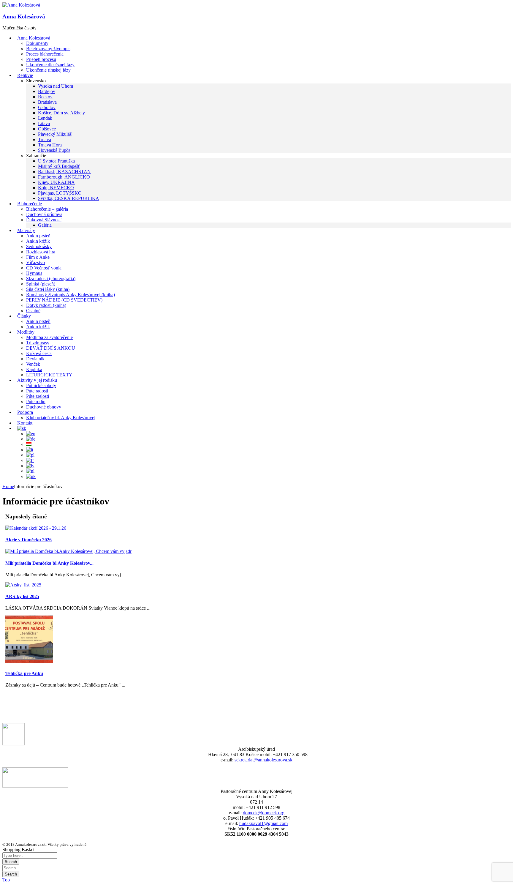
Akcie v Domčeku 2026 (28, 539)
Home (8, 486)
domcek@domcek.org (263, 812)
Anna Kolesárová (23, 16)
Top (6, 879)
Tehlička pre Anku (24, 673)
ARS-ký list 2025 (22, 596)
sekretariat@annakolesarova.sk (263, 759)
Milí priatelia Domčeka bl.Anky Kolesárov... (49, 563)
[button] (21, 5)
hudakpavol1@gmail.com (263, 823)
